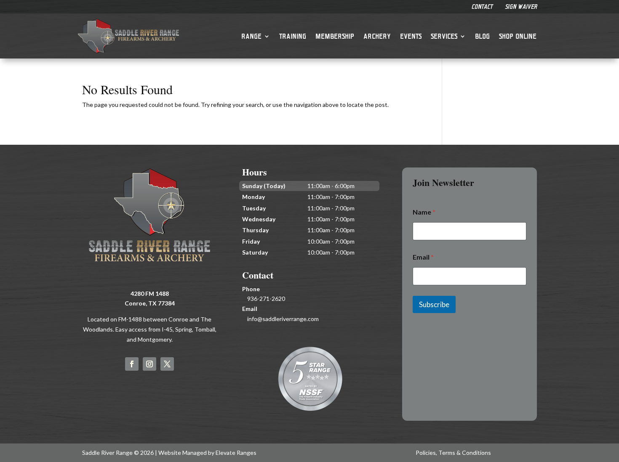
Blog (482, 36)
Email (423, 257)
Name (424, 212)
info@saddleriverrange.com (283, 318)
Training (292, 36)
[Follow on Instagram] (149, 364)
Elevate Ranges (236, 452)
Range (251, 36)
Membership (334, 36)
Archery (377, 36)
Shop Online (517, 36)
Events (411, 36)
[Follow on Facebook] (132, 364)
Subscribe (434, 304)
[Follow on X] (167, 364)
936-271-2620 (266, 298)
